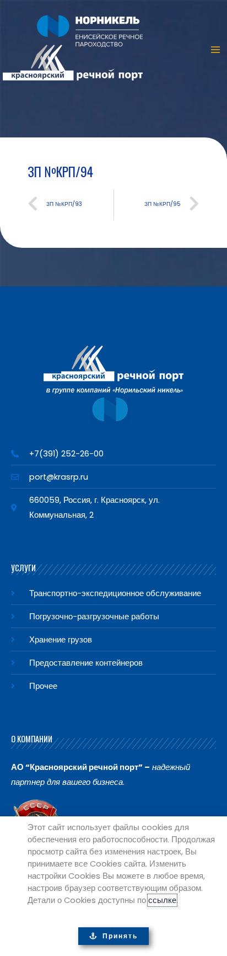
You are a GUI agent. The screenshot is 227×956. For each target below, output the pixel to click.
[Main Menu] (215, 49)
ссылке (162, 900)
